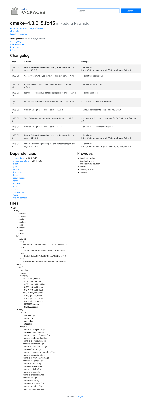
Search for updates (18, 34)
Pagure (81, 396)
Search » (131, 11)
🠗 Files (12, 50)
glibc (15, 166)
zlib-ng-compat (20, 198)
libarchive (17, 172)
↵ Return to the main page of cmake (26, 28)
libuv (15, 186)
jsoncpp (16, 169)
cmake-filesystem (21, 161)
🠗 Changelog (15, 41)
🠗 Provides (14, 47)
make (15, 189)
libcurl (15, 175)
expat (15, 164)
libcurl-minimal (19, 178)
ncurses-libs (18, 192)
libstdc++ (17, 183)
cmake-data (18, 158)
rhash (15, 195)
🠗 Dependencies (17, 44)
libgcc (15, 181)
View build (14, 31)
